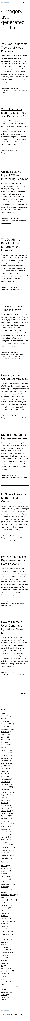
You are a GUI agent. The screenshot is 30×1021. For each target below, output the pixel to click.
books (3, 881)
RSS (2, 960)
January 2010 (5, 750)
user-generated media (16, 289)
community (4, 889)
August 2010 (5, 732)
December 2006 (6, 847)
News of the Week (7, 931)
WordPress (18, 1014)
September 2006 (6, 855)
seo (2, 966)
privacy (3, 947)
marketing (17, 356)
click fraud (4, 887)
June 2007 (4, 832)
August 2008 (5, 795)
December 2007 (6, 816)
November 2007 (6, 818)
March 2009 (5, 776)
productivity (5, 950)
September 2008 (6, 792)
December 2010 (6, 721)
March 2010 (5, 745)
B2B (2, 873)
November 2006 (6, 850)
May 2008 (4, 803)
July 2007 (4, 829)
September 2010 (6, 729)
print (11, 418)
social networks (5, 540)
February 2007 (6, 842)
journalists (4, 910)
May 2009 (4, 771)
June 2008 (4, 800)
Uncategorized (6, 981)
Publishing (4, 955)
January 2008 (5, 813)
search (3, 963)
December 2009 (6, 753)
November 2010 (6, 724)
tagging (3, 976)
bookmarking (5, 879)
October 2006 (5, 853)
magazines (4, 916)
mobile (3, 926)
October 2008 (5, 789)
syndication (5, 973)
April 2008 (4, 805)
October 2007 (5, 821)
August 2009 (5, 763)
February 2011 (5, 718)
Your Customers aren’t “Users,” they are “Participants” (13, 112)
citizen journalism (15, 603)
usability (3, 984)
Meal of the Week (6, 921)
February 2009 (6, 779)
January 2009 (5, 782)
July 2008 (4, 797)
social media (22, 538)
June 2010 (4, 737)
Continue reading (11, 144)
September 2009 (6, 760)
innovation (4, 356)
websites (4, 995)
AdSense (4, 866)
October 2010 (5, 726)
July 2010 (4, 734)
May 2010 (4, 739)
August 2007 (5, 826)
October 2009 (5, 758)
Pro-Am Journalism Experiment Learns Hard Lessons (13, 560)
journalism (11, 356)
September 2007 (6, 824)
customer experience (16, 153)
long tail (3, 913)
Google (3, 902)
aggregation (5, 871)
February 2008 (6, 811)
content (3, 892)
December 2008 (6, 784)
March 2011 (5, 716)
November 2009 (6, 755)
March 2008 (5, 808)
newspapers (5, 934)
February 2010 (5, 747)
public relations (6, 952)
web (2, 989)
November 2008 (6, 787)
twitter (3, 979)
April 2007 (4, 837)
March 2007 (5, 839)
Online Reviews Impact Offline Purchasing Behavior (14, 175)
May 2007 (4, 834)
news (11, 674)
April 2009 (4, 774)
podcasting (4, 942)
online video (14, 90)
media (3, 923)
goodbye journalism (7, 900)
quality (3, 958)
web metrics (5, 992)
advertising (4, 868)
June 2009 (4, 768)
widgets (3, 997)
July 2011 (4, 713)
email (3, 897)
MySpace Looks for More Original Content (13, 498)
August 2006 (5, 858)
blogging (4, 876)
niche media (5, 937)
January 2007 (5, 845)
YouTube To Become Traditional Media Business (14, 47)
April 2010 (4, 742)
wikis (25, 477)
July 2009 (4, 766)
